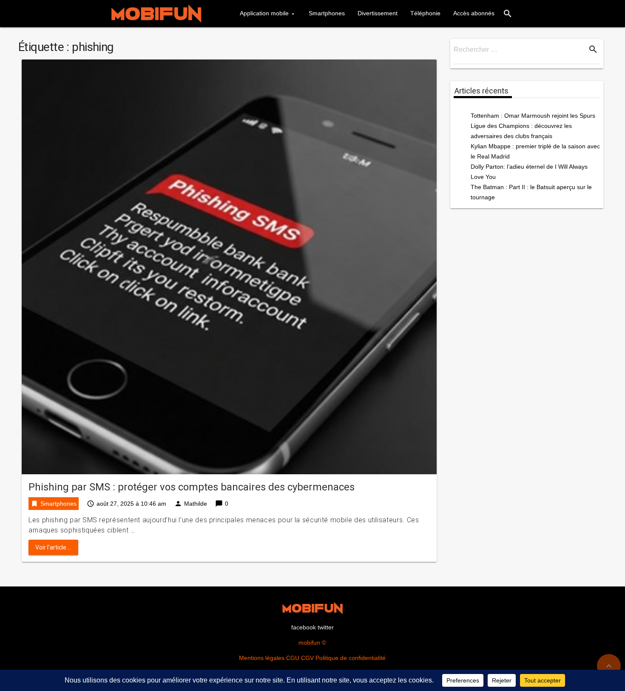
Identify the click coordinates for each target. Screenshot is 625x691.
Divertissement (378, 13)
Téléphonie (425, 13)
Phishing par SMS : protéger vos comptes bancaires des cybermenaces (191, 487)
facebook (303, 627)
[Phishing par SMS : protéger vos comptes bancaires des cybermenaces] (229, 266)
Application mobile (264, 13)
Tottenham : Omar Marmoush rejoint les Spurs (533, 115)
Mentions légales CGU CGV (276, 657)
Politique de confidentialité (350, 657)
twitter (326, 627)
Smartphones (327, 13)
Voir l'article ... (53, 547)
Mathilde (195, 503)
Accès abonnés (473, 13)
